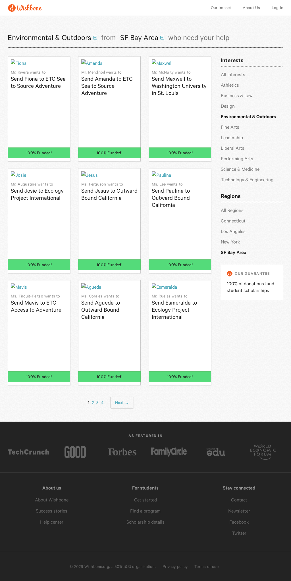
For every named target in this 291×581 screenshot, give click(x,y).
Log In (277, 7)
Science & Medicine (240, 169)
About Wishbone (51, 500)
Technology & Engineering (247, 179)
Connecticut (233, 221)
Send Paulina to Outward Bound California (171, 195)
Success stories (51, 511)
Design (228, 106)
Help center (51, 522)
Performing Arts (237, 158)
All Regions (232, 210)
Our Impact (221, 7)
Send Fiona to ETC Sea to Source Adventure (38, 79)
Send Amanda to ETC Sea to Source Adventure (107, 83)
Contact (239, 500)
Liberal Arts (232, 148)
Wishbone (25, 8)
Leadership (232, 137)
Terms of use (206, 566)
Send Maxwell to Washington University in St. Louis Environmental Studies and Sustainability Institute (179, 83)
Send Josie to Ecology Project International (37, 191)
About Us (251, 7)
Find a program (145, 511)
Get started (145, 500)
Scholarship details (145, 522)
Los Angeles (233, 231)
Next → (122, 402)
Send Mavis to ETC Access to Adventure (36, 303)
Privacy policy (175, 566)
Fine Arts (230, 127)
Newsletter (239, 511)
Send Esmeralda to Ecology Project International (174, 307)
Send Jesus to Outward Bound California (109, 191)
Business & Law (237, 95)
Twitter (239, 533)
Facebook (239, 522)
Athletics (230, 85)
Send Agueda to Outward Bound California (100, 307)
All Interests (233, 74)
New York (230, 242)
